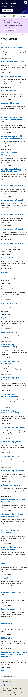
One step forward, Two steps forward (10, 531)
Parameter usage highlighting (13, 609)
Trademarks (4, 695)
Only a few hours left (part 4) (12, 200)
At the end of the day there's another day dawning (12, 515)
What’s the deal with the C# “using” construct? (11, 548)
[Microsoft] (14, 16)
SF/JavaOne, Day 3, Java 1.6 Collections (10, 379)
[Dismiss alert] (25, 2)
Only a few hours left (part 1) (12, 243)
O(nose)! (4, 578)
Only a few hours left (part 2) (12, 229)
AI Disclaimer (4, 688)
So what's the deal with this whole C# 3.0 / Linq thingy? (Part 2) (11, 119)
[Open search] (21, 16)
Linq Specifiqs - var (8, 91)
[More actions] (25, 34)
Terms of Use (20, 692)
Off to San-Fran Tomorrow (11, 485)
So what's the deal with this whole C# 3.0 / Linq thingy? (11, 137)
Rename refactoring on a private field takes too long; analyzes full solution (14, 654)
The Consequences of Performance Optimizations (12, 288)
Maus (3, 563)
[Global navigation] (1, 16)
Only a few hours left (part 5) (12, 185)
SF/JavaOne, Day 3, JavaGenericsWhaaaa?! (10, 395)
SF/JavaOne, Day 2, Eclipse (11, 442)
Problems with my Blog (10, 103)
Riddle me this (6, 638)
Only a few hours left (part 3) (12, 214)
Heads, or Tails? (7, 258)
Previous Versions (14, 688)
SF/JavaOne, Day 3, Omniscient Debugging (10, 412)
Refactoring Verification (10, 332)
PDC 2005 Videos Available (11, 76)
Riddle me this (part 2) (9, 623)
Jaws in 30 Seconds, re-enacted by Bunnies (13, 501)
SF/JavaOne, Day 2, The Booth (12, 456)
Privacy (10, 690)
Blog (21, 688)
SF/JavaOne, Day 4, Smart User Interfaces (11, 362)
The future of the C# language (12, 303)
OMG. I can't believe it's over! (12, 62)
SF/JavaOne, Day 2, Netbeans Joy (13, 471)
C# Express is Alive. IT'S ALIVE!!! (13, 47)
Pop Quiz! (4, 272)
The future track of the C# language (10, 154)
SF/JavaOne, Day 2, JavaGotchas (13, 427)
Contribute (4, 690)
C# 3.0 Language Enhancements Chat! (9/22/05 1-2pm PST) (13, 170)
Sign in (25, 16)
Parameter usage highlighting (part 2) (13, 593)
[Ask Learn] (23, 34)
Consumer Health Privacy (7, 692)
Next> (2, 671)
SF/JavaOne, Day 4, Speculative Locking (9, 346)
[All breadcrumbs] (2, 34)
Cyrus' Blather (8, 34)
